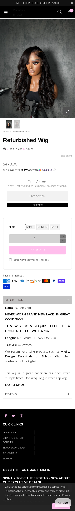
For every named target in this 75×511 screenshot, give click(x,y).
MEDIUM (43, 226)
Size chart (66, 155)
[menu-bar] (7, 12)
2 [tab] (40, 115)
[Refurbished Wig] (37, 68)
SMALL (30, 226)
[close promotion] (72, 3)
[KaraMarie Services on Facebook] (5, 416)
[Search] (59, 12)
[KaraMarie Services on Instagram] (21, 416)
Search (7, 458)
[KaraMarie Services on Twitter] (13, 416)
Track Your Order (14, 447)
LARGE (55, 226)
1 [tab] (35, 115)
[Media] (67, 111)
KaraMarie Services (19, 12)
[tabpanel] (37, 68)
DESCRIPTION (14, 299)
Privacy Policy (12, 432)
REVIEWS (11, 394)
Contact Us (10, 453)
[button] (37, 170)
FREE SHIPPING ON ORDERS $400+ (38, 3)
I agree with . (31, 259)
